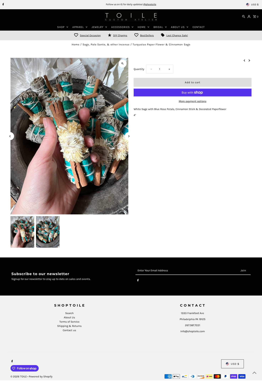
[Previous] (10, 136)
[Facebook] (3, 4)
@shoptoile (149, 4)
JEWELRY (97, 27)
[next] (249, 60)
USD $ (255, 4)
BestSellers (147, 35)
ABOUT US (178, 27)
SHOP (61, 27)
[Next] (129, 136)
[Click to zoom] (123, 64)
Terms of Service (69, 321)
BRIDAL (158, 27)
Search (69, 313)
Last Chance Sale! (177, 35)
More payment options (192, 101)
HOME (142, 27)
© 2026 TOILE (19, 376)
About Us (69, 317)
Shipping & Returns (69, 326)
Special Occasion (90, 35)
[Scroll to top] (254, 373)
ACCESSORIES (120, 27)
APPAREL (78, 27)
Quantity (139, 69)
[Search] (243, 16)
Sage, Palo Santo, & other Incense (106, 44)
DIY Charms (120, 35)
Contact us (69, 330)
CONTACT (198, 27)
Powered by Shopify (40, 376)
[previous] (244, 60)
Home (75, 44)
